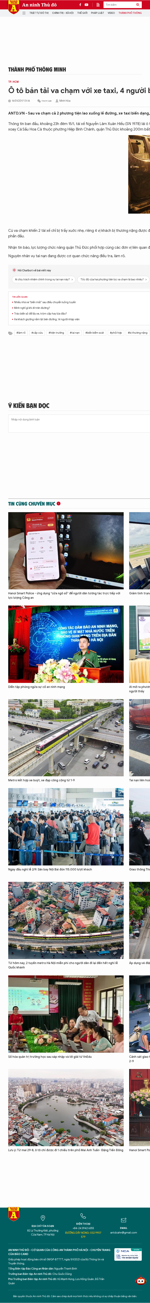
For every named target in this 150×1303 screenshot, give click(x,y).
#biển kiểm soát (94, 332)
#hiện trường (56, 332)
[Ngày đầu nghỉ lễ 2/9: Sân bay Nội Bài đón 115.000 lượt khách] (66, 826)
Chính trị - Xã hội (63, 13)
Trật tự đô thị (38, 13)
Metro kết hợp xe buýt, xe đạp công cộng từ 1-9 (41, 780)
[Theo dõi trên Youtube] (86, 5)
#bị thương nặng (137, 332)
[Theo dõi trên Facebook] (81, 5)
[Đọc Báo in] (100, 5)
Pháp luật (97, 13)
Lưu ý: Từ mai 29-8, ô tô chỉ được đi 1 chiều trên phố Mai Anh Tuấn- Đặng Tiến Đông (65, 1150)
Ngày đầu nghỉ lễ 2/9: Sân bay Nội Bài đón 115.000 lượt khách (50, 869)
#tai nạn (75, 332)
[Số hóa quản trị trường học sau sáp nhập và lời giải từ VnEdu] (66, 1014)
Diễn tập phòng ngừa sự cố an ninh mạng (36, 687)
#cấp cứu (37, 332)
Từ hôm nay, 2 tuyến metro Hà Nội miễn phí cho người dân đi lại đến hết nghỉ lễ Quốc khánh (63, 965)
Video (111, 13)
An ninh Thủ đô (39, 5)
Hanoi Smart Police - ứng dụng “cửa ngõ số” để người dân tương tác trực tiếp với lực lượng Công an (64, 596)
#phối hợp (116, 332)
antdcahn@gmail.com (123, 1232)
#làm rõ (21, 332)
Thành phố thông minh (133, 13)
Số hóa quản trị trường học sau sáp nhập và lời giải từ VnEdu (50, 1057)
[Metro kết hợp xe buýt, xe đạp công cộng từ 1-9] (66, 737)
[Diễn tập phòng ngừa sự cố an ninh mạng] (66, 644)
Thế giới (82, 13)
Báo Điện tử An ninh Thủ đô (14, 7)
